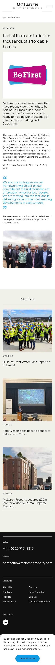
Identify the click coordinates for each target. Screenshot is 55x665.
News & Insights (36, 592)
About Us (7, 587)
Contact (33, 596)
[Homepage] (27, 6)
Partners (33, 587)
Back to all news (13, 17)
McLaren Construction (39, 601)
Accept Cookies (27, 658)
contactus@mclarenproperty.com (27, 563)
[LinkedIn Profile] (5, 622)
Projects (7, 596)
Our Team (7, 592)
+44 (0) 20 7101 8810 (18, 548)
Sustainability (9, 601)
